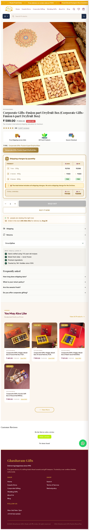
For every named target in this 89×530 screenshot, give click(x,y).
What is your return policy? (44, 282)
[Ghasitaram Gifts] (9, 9)
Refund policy (52, 488)
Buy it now (44, 210)
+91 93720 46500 (14, 514)
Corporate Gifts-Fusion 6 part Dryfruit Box (20, 150)
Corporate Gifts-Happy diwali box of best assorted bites (71, 354)
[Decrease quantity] (5, 204)
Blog (68, 9)
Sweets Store (26, 9)
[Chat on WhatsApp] (83, 443)
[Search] (74, 9)
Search (49, 482)
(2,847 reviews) (23, 128)
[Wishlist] (78, 9)
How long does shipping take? (44, 276)
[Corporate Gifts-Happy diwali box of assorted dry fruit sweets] (17, 335)
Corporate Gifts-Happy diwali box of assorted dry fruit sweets (16, 354)
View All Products (76, 316)
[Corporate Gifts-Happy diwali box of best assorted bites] (72, 335)
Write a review (44, 437)
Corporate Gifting (39, 9)
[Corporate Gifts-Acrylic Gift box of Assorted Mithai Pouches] (17, 376)
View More (45, 410)
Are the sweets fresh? (44, 287)
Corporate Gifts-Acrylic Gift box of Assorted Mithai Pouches (16, 395)
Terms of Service (53, 485)
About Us (62, 9)
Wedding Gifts (52, 9)
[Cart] (83, 9)
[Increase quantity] (15, 204)
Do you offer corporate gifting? (44, 292)
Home (18, 9)
